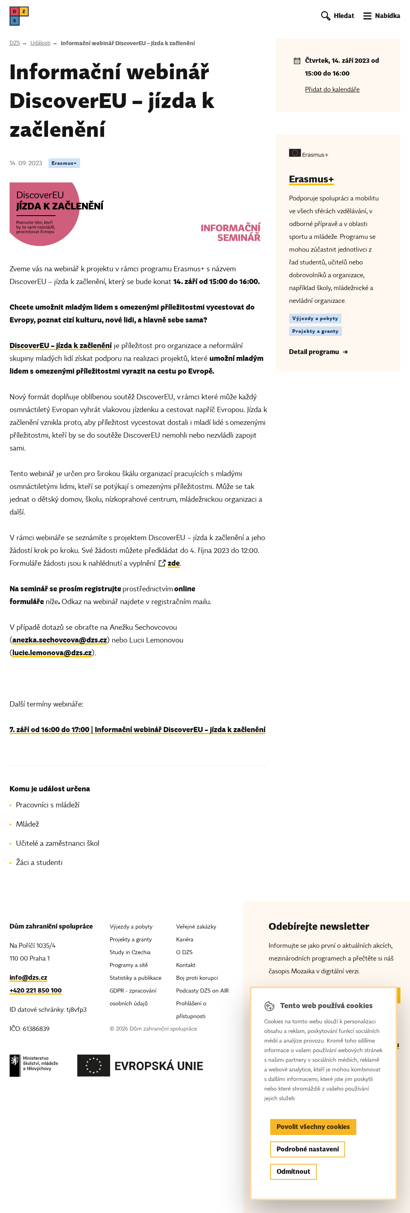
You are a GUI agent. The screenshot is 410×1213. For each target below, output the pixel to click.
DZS (15, 43)
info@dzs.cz (28, 977)
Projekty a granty (315, 331)
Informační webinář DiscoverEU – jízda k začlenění (128, 43)
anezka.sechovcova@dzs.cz (59, 640)
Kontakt (185, 965)
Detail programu (314, 352)
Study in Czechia (130, 952)
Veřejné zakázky (196, 926)
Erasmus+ (64, 163)
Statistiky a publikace (135, 978)
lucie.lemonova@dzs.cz (52, 652)
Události (40, 43)
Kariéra (184, 939)
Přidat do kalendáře (332, 90)
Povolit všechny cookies (313, 1127)
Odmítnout (293, 1171)
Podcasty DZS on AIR (202, 990)
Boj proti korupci (197, 978)
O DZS (184, 952)
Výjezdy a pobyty (315, 318)
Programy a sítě (129, 965)
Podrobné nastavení (308, 1149)
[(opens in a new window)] (34, 1068)
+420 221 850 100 (36, 990)
